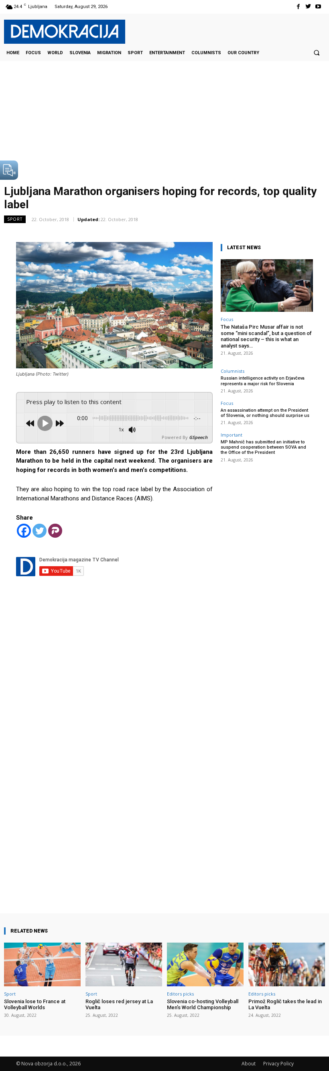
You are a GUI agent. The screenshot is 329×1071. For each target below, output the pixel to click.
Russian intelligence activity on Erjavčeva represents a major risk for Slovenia (263, 381)
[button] (316, 52)
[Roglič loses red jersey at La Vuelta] (123, 964)
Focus (227, 319)
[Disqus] (114, 753)
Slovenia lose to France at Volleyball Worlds (34, 1004)
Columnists (232, 371)
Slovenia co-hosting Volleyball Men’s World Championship (202, 1004)
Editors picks (180, 994)
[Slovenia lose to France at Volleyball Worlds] (42, 964)
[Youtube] (318, 7)
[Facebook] (298, 7)
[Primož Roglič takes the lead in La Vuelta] (286, 964)
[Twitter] (308, 7)
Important (231, 435)
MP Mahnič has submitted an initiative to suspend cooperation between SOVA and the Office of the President (263, 447)
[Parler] (55, 531)
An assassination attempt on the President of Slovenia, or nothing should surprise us (265, 413)
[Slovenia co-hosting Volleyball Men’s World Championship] (205, 964)
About (249, 1063)
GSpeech (198, 437)
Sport (14, 219)
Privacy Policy (278, 1063)
